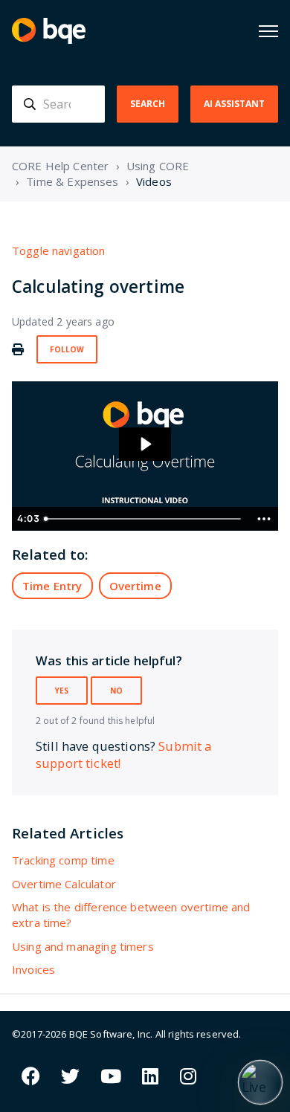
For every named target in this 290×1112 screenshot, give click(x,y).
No (116, 690)
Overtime (135, 585)
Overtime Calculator (64, 883)
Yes (61, 690)
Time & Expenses (72, 181)
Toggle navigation (59, 250)
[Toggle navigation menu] (268, 31)
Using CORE (158, 165)
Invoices (33, 969)
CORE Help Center (60, 165)
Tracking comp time (63, 860)
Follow (67, 349)
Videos (154, 181)
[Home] (49, 31)
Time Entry (52, 585)
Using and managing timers (83, 946)
